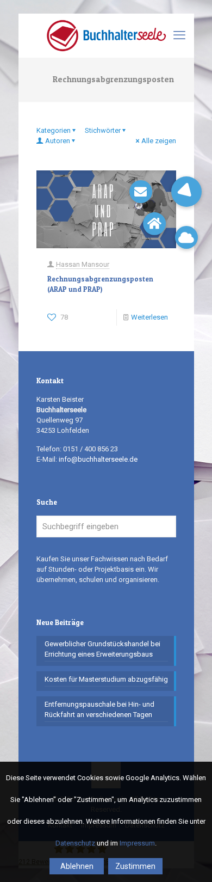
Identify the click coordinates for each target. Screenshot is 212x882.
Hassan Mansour (82, 264)
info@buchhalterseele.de (98, 459)
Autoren (57, 141)
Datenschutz (75, 843)
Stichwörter (103, 130)
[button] (186, 191)
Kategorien (53, 130)
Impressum (137, 843)
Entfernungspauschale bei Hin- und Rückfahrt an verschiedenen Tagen (99, 709)
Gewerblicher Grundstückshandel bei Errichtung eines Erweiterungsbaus (102, 649)
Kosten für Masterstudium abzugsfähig (106, 679)
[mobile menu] (179, 35)
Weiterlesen (149, 317)
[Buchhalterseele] (106, 35)
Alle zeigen (158, 141)
